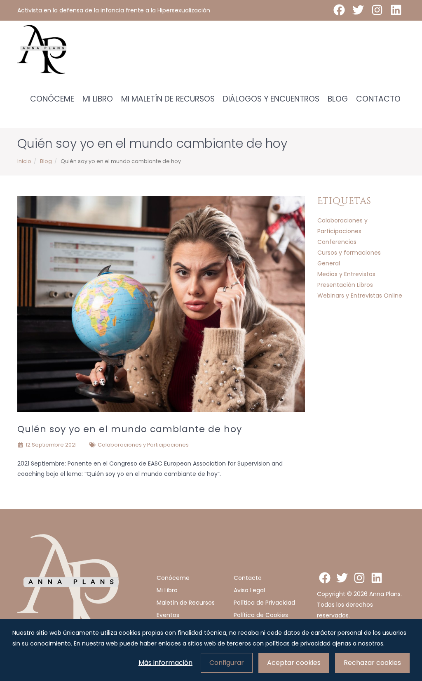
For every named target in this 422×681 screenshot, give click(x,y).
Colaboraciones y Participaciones (143, 444)
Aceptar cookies (294, 662)
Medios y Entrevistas (346, 274)
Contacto (378, 98)
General (328, 263)
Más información (165, 662)
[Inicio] (42, 49)
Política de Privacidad (264, 602)
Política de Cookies (261, 615)
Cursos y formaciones (349, 252)
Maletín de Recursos (186, 602)
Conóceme (52, 98)
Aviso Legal (249, 590)
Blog (338, 98)
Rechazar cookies (372, 662)
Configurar (226, 662)
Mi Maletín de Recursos (168, 98)
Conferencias (336, 242)
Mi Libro (97, 98)
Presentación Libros (345, 285)
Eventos (168, 615)
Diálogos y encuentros (271, 98)
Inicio (24, 161)
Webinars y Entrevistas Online (359, 295)
